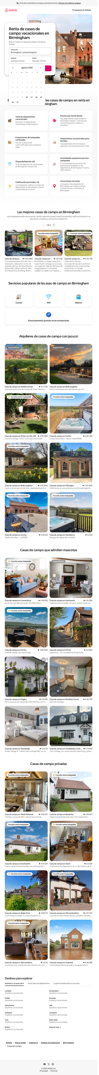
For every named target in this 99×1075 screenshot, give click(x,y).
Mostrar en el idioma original (69, 3)
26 (27, 97)
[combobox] (30, 52)
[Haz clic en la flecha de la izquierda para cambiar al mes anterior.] (13, 67)
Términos (53, 1071)
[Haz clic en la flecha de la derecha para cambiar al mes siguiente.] (41, 67)
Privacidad (44, 1071)
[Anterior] (43, 225)
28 (36, 97)
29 (41, 97)
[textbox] (19, 60)
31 (17, 102)
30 (13, 102)
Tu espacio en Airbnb (81, 10)
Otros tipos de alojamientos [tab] (39, 983)
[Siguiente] (54, 225)
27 (32, 97)
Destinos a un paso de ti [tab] (14, 983)
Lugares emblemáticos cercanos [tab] (67, 983)
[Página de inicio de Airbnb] (11, 10)
